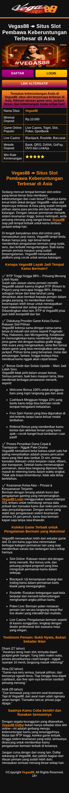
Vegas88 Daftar (13, 725)
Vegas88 (58, 219)
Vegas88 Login (13, 499)
